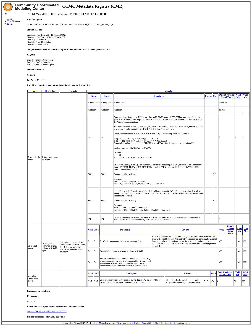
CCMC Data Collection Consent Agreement (172, 323)
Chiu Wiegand (75, 323)
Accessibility (147, 323)
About (9, 19)
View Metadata (13, 21)
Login (9, 23)
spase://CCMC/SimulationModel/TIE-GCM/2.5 (47, 312)
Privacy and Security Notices (128, 323)
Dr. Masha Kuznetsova (105, 323)
